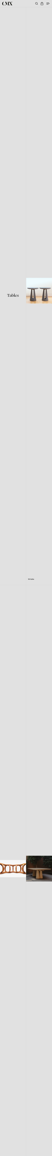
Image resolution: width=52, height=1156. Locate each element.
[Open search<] (36, 3)
